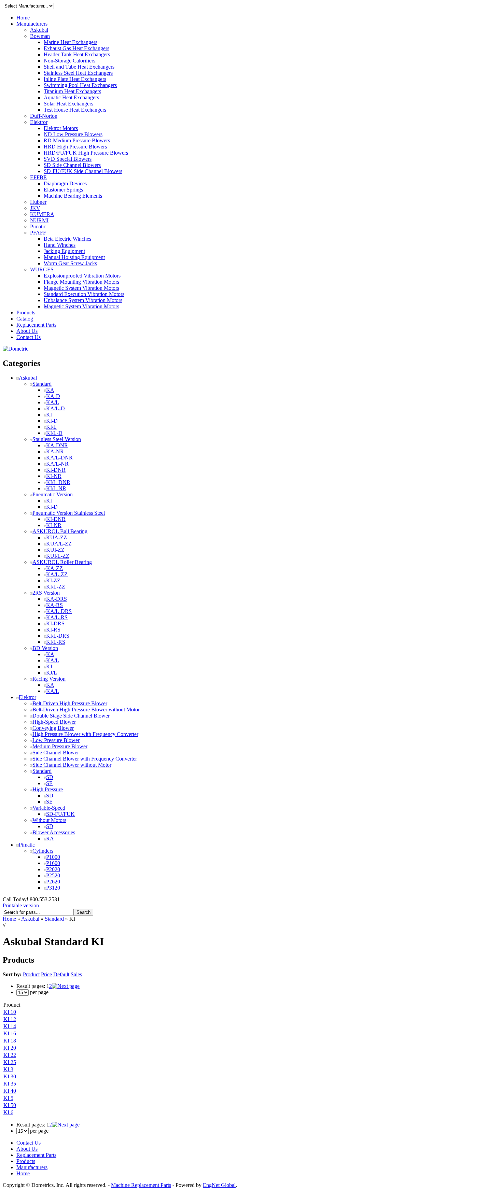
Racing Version (49, 679)
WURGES (42, 269)
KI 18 (9, 1041)
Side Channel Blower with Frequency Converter (84, 759)
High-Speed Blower (54, 722)
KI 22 (9, 1055)
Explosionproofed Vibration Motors (82, 276)
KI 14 (9, 1026)
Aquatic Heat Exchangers (71, 97)
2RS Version (46, 593)
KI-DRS (55, 623)
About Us (27, 331)
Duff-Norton (43, 116)
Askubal (39, 30)
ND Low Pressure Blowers (73, 134)
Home (23, 17)
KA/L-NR (57, 464)
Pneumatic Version (52, 494)
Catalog (24, 319)
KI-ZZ (53, 580)
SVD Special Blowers (68, 159)
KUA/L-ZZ (59, 544)
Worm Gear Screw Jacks (70, 263)
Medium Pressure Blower (59, 746)
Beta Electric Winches (67, 239)
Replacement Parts (36, 325)
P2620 (53, 881)
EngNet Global (219, 1185)
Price (46, 974)
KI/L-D (54, 433)
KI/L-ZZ (55, 587)
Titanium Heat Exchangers (72, 91)
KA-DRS (56, 599)
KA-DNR (57, 445)
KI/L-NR (56, 488)
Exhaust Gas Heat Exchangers (76, 48)
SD (49, 777)
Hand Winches (59, 245)
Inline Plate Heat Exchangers (75, 79)
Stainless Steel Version (56, 439)
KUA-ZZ (56, 537)
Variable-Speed (48, 808)
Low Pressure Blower (56, 740)
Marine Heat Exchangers (70, 42)
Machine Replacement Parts (141, 1185)
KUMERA (42, 214)
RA (50, 838)
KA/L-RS (57, 617)
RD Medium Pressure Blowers (77, 140)
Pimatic (38, 226)
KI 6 (8, 1112)
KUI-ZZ (55, 550)
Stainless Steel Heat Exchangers (78, 73)
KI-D (52, 421)
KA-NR (55, 451)
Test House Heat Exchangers (75, 110)
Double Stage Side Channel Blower (71, 716)
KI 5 (8, 1098)
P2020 (53, 869)
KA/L (52, 402)
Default (61, 974)
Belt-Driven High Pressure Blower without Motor (86, 709)
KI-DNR (56, 470)
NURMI (39, 220)
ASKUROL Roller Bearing (62, 562)
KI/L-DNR (58, 482)
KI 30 (9, 1076)
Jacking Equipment (64, 251)
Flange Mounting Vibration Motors (81, 282)
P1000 (53, 857)
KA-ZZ (54, 568)
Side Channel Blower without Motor (71, 765)
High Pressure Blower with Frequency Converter (85, 734)
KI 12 (9, 1019)
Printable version (21, 905)
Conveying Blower (53, 728)
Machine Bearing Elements (73, 196)
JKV (35, 208)
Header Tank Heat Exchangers (77, 54)
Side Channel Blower (55, 752)
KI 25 (9, 1062)
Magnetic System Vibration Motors (81, 288)
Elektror (38, 122)
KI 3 (8, 1069)
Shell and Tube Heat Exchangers (79, 67)
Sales (76, 974)
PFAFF (38, 233)
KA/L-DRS (59, 611)
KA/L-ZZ (57, 574)
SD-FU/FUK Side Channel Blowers (83, 171)
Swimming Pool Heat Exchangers (80, 85)
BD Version (45, 648)
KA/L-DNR (59, 457)
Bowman (40, 36)
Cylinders (42, 851)
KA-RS (54, 605)
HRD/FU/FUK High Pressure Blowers (86, 153)
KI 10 (9, 1012)
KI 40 (9, 1091)
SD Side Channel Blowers (72, 165)
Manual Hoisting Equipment (74, 257)
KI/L (51, 427)
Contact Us (28, 337)
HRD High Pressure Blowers (75, 147)
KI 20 (9, 1048)
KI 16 (9, 1033)
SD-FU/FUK (60, 814)
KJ (49, 666)
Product (31, 974)
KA (50, 390)
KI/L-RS (55, 642)
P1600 (53, 863)
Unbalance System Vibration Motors (83, 300)
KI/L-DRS (57, 636)
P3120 (53, 888)
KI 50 (9, 1105)
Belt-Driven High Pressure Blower (69, 703)
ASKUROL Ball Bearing (59, 531)
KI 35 (9, 1084)
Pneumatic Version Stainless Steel (68, 513)
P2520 (53, 875)
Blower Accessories (53, 832)
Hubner (38, 202)
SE (49, 783)
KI (49, 414)
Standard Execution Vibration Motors (84, 294)
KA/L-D (55, 408)
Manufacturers (31, 24)
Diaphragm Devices (65, 183)
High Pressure (47, 789)
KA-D (53, 396)
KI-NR (53, 476)
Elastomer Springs (63, 190)
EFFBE (38, 177)
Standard (42, 384)
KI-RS (53, 630)
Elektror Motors (61, 128)
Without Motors (49, 820)
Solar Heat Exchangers (68, 104)
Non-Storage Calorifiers (69, 60)
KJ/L (51, 673)
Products (25, 312)
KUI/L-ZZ (57, 556)
